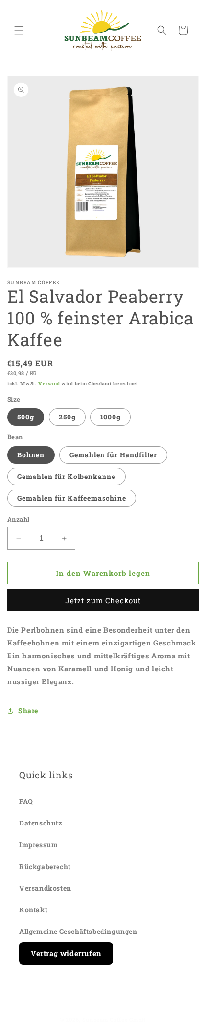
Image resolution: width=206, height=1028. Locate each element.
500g (25, 416)
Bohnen (31, 454)
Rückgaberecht (45, 866)
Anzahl (18, 519)
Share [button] (28, 710)
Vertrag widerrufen (66, 953)
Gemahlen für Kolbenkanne (66, 476)
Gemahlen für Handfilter (113, 454)
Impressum (38, 844)
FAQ (26, 801)
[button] (19, 30)
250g (67, 416)
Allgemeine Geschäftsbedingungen (78, 931)
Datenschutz (41, 822)
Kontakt (33, 909)
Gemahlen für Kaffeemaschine (71, 497)
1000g (110, 416)
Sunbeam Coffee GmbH (114, 1019)
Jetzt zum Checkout (103, 600)
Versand (49, 384)
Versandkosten (45, 888)
